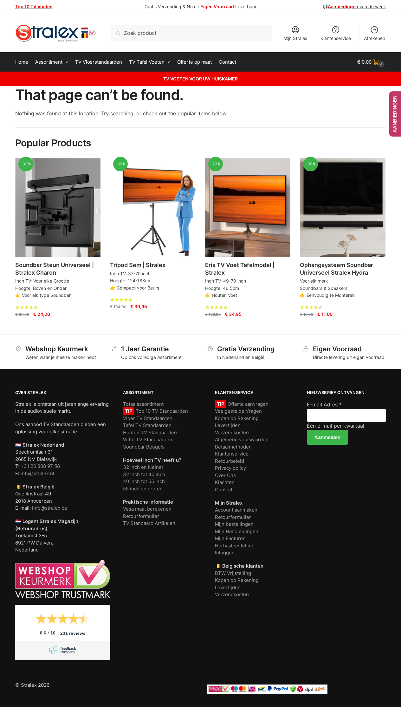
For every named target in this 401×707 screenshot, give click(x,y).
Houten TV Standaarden (150, 433)
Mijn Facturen (230, 538)
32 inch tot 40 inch (144, 474)
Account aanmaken (236, 510)
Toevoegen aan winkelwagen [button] (57, 326)
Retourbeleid (229, 461)
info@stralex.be (49, 508)
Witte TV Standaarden (147, 439)
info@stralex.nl (37, 473)
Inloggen (225, 553)
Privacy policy (230, 468)
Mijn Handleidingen (236, 531)
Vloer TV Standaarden (147, 418)
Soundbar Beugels (144, 447)
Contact (223, 490)
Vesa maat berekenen (147, 509)
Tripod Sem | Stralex (137, 265)
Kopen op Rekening (237, 418)
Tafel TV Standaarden (147, 425)
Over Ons (225, 475)
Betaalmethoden (233, 447)
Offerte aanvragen (247, 404)
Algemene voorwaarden (241, 439)
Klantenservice (335, 38)
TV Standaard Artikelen (149, 523)
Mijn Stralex (295, 38)
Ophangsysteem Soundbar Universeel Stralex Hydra (336, 269)
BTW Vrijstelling (233, 573)
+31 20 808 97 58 (40, 466)
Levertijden (228, 425)
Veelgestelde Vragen (238, 411)
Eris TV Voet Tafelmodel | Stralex (240, 269)
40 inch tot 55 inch (144, 481)
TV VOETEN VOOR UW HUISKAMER (200, 78)
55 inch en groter (142, 489)
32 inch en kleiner (143, 467)
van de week (357, 6)
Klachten (225, 482)
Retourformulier (141, 516)
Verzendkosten (232, 433)
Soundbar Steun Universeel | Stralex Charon (54, 269)
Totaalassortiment (143, 404)
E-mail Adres (324, 404)
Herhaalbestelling (235, 546)
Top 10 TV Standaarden (161, 411)
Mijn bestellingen (234, 524)
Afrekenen (374, 38)
